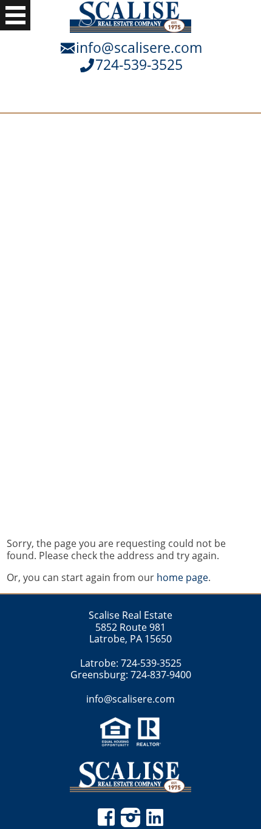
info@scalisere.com (139, 47)
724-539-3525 (139, 64)
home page (182, 577)
